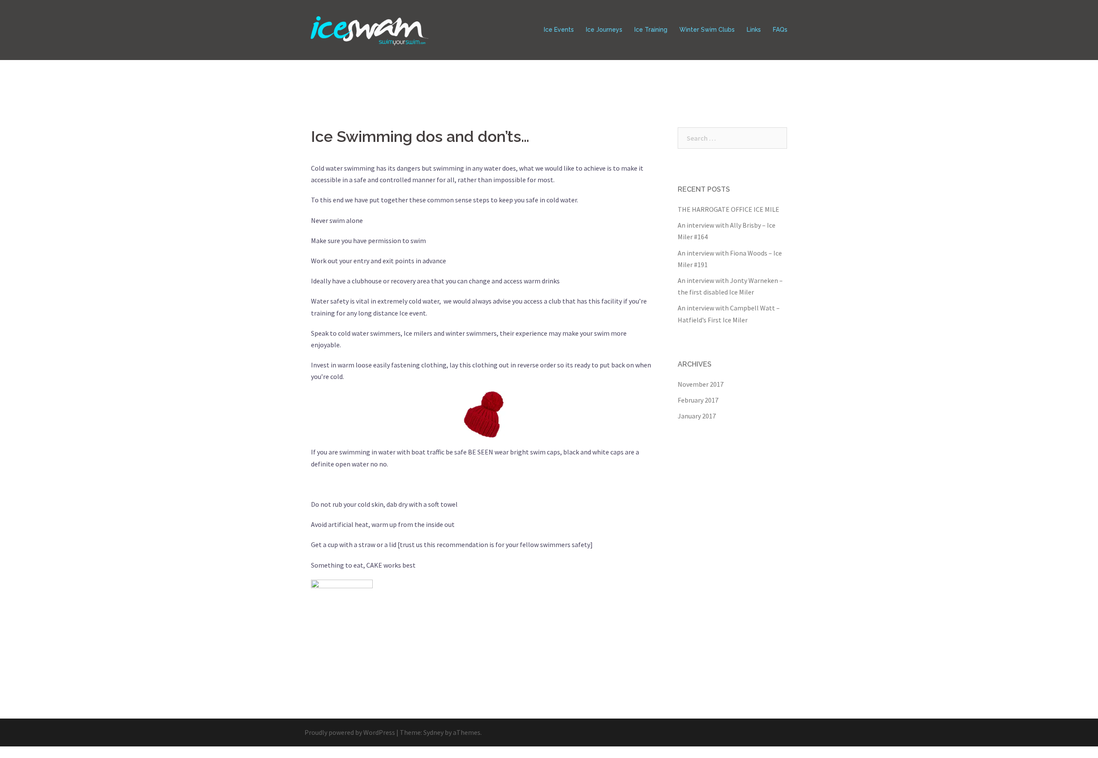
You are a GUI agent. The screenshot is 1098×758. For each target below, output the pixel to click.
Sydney (433, 732)
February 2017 (698, 400)
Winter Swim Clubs (707, 29)
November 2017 (701, 384)
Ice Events (559, 29)
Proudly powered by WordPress (350, 732)
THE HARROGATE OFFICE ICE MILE (728, 209)
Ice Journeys (604, 29)
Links (754, 29)
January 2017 (697, 416)
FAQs (780, 29)
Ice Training (650, 29)
